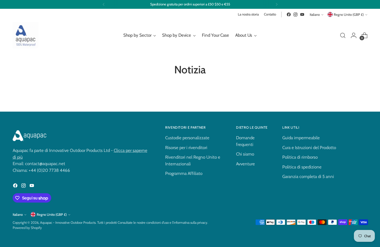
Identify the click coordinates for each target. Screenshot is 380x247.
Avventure (245, 163)
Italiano (315, 14)
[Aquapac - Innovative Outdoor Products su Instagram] (295, 14)
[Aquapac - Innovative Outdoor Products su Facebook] (288, 14)
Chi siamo (245, 154)
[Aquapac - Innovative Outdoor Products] (26, 35)
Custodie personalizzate (187, 137)
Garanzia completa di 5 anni (308, 176)
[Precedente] (103, 4)
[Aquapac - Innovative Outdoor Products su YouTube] (302, 14)
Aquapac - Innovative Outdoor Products (68, 222)
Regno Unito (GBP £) (349, 14)
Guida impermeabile (301, 137)
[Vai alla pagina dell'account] (353, 35)
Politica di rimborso (300, 157)
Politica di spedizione (302, 166)
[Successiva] (276, 4)
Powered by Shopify (27, 228)
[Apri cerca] (343, 35)
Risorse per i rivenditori (186, 147)
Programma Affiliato (183, 173)
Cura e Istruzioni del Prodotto (309, 147)
